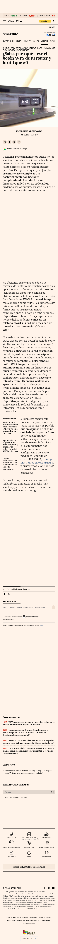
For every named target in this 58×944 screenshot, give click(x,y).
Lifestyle (44, 41)
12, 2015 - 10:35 (29, 135)
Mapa (35, 920)
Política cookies (27, 917)
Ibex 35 (6, 16)
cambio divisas (29, 847)
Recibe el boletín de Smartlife (18, 589)
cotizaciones (11, 856)
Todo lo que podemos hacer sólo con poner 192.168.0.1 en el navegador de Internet (10, 428)
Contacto (9, 917)
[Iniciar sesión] (53, 21)
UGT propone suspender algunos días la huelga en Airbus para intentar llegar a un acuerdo (29, 723)
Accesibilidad (28, 920)
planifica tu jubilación (11, 847)
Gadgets (36, 41)
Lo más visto (9, 765)
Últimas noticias (11, 717)
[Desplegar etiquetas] (53, 607)
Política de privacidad (14, 920)
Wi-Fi (5, 607)
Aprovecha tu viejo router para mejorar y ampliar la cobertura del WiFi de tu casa (10, 446)
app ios (29, 856)
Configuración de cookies (42, 917)
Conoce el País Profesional (29, 866)
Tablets (19, 41)
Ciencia (12, 607)
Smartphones (8, 41)
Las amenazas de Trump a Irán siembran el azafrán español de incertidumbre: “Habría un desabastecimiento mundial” (25, 732)
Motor (52, 41)
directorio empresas (46, 847)
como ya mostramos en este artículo (37, 461)
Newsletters (46, 920)
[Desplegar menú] (4, 21)
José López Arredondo (29, 131)
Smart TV (27, 41)
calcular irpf (11, 837)
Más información (8, 619)
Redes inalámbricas (25, 607)
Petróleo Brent (44, 16)
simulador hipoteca (29, 837)
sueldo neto (46, 837)
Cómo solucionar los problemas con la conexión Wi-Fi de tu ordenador (10, 464)
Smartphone (40, 607)
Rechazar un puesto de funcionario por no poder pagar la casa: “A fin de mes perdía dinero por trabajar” (28, 741)
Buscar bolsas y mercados (16, 785)
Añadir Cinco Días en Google (17, 149)
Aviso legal (17, 917)
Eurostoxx (14, 798)
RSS (39, 920)
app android (46, 856)
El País (52, 27)
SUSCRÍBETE (45, 21)
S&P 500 (23, 16)
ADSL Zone (48, 35)
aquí (41, 625)
